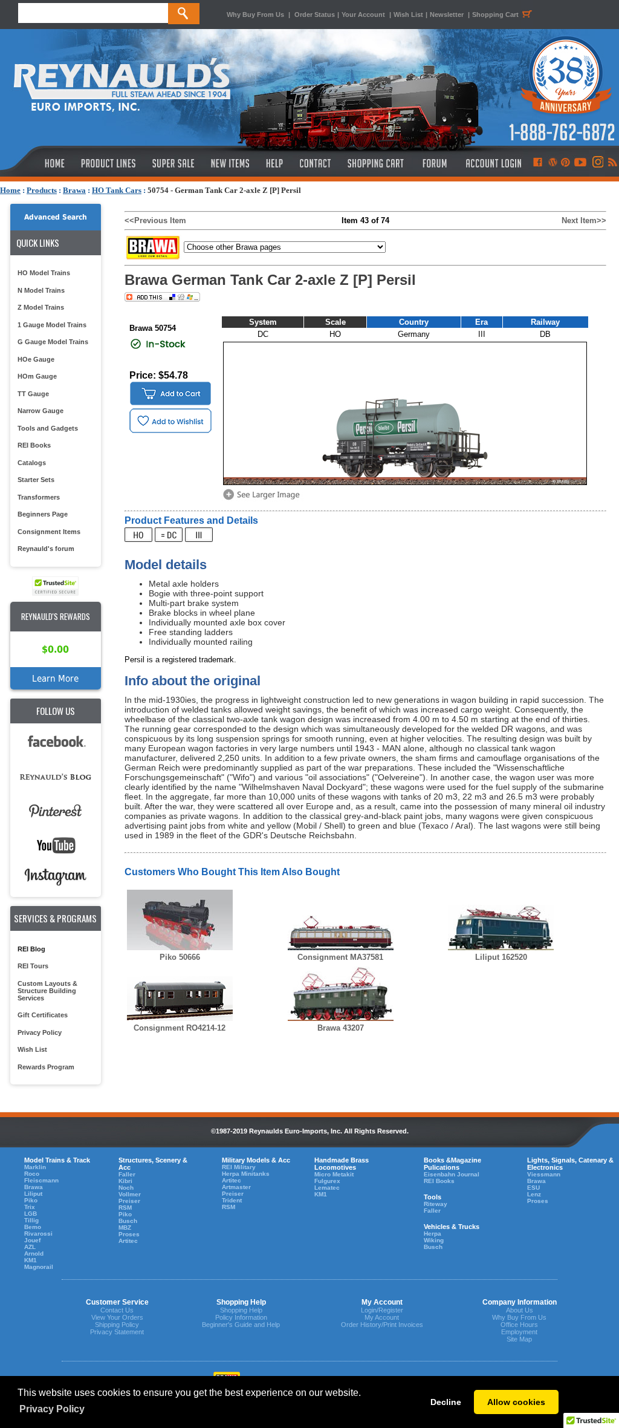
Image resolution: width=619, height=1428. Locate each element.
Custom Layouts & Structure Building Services (47, 991)
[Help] (276, 163)
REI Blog (31, 949)
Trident (232, 1200)
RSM (125, 1207)
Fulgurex (327, 1181)
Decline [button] (445, 1402)
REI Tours (33, 966)
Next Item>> (584, 220)
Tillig (31, 1220)
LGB (30, 1213)
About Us (519, 1310)
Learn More (55, 678)
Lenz (534, 1194)
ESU (533, 1187)
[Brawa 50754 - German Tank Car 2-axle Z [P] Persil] (263, 498)
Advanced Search (55, 217)
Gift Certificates (43, 1015)
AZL (30, 1247)
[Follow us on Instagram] (597, 163)
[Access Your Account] (492, 163)
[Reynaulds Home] (36, 163)
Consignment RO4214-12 (179, 1027)
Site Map (519, 1339)
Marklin (35, 1167)
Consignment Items (49, 531)
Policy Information (241, 1317)
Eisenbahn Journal (451, 1174)
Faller (126, 1174)
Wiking (434, 1240)
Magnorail (38, 1266)
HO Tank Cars (116, 190)
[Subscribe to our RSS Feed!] (612, 163)
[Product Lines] (109, 163)
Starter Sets (36, 479)
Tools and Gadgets (48, 428)
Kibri (125, 1181)
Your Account (364, 14)
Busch (127, 1221)
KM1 (30, 1260)
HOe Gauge (36, 359)
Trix (29, 1207)
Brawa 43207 (340, 1027)
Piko (30, 1200)
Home (10, 190)
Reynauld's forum (46, 548)
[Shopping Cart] (376, 163)
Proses (129, 1234)
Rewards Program (46, 1067)
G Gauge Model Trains (53, 341)
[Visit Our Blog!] (552, 163)
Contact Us (117, 1310)
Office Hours (519, 1324)
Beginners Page (43, 514)
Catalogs (32, 462)
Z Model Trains (41, 307)
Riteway (435, 1204)
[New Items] (230, 163)
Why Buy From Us (255, 14)
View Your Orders (117, 1317)
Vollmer (129, 1194)
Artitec (128, 1240)
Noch (126, 1187)
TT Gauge (33, 393)
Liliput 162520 (501, 957)
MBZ (124, 1227)
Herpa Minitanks (246, 1173)
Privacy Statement (117, 1331)
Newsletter (447, 14)
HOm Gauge (37, 376)
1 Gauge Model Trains (52, 324)
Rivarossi (38, 1233)
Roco (31, 1173)
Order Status (314, 14)
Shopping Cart (495, 14)
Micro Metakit (334, 1174)
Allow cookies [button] (516, 1402)
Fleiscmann (41, 1180)
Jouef (32, 1240)
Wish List (408, 14)
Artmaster (236, 1187)
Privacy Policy (40, 1032)
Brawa (74, 190)
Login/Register (382, 1310)
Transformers (39, 497)
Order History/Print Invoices (382, 1324)
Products (42, 190)
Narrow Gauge (40, 410)
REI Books (34, 445)
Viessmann (543, 1174)
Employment (519, 1331)
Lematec (327, 1187)
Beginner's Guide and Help (241, 1324)
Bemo (32, 1227)
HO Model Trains (44, 272)
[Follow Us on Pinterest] (565, 163)
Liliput (33, 1193)
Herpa (432, 1233)
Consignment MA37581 (340, 957)
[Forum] (434, 163)
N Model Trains (41, 290)
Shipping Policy (117, 1324)
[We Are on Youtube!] (580, 163)
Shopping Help (241, 1310)
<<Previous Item (155, 220)
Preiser (129, 1201)
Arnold (34, 1253)
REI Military (239, 1167)
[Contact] (316, 163)
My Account (382, 1317)
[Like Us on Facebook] (537, 163)
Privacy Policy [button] (52, 1409)
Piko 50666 (180, 957)
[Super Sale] (173, 163)
